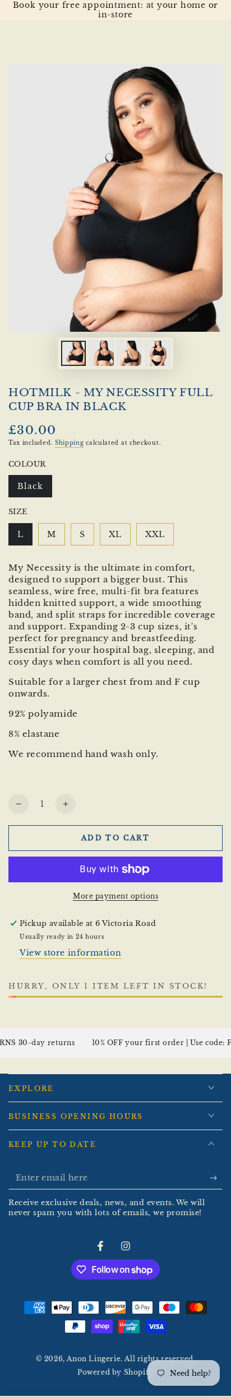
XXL (159, 537)
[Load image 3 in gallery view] (129, 353)
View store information (70, 953)
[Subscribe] (216, 1178)
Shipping (69, 442)
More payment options (115, 896)
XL (119, 537)
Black (34, 489)
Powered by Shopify (115, 1372)
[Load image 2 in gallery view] (101, 353)
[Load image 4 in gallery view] (157, 353)
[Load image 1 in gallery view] (73, 353)
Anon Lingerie (94, 1358)
